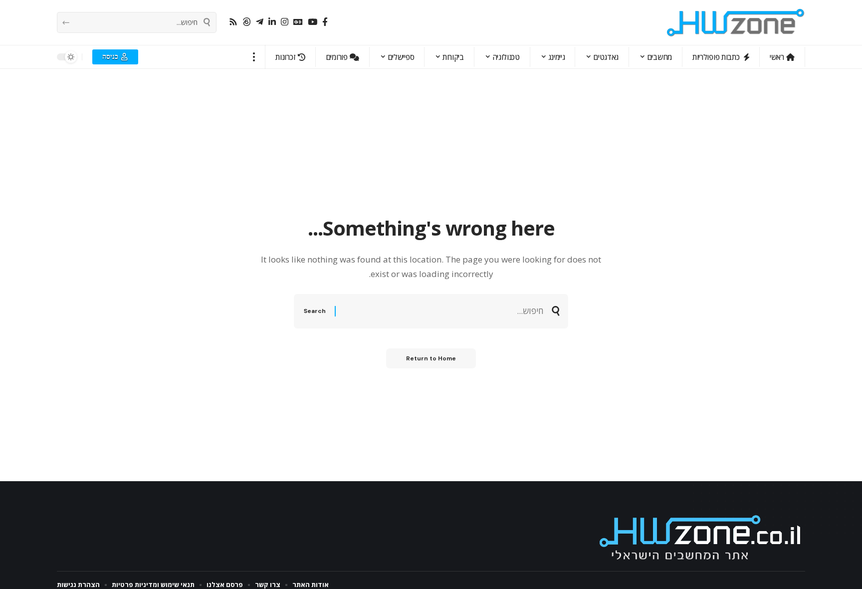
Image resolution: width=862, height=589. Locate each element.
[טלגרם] (259, 22)
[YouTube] (312, 22)
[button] (254, 57)
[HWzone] (736, 22)
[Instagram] (284, 22)
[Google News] (298, 22)
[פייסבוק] (325, 22)
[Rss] (233, 22)
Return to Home (431, 358)
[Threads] (246, 22)
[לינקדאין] (272, 22)
